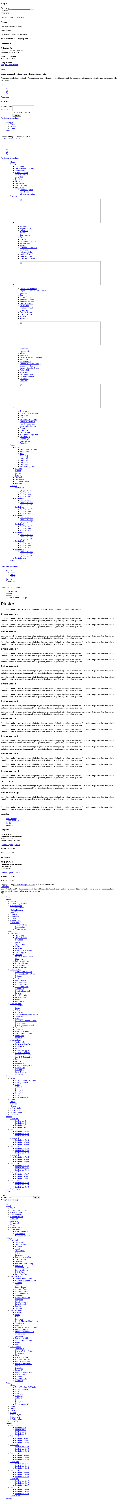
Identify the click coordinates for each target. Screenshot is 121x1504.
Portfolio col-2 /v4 (22, 1149)
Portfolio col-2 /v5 (22, 1157)
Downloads (19, 1046)
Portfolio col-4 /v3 (22, 1144)
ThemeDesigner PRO (18, 904)
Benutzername (6, 8)
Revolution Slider (17, 908)
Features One (15, 933)
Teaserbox (19, 1029)
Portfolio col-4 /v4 (22, 1153)
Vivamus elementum (22, 929)
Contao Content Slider (23, 972)
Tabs (17, 978)
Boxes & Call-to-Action (24, 1044)
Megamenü (14, 916)
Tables (17, 942)
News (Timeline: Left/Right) (25, 1080)
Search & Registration (23, 1057)
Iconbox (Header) (21, 963)
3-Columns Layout (17, 1112)
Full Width (14, 1114)
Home (8, 897)
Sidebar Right (15, 1108)
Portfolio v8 (14, 1181)
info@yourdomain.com (9, 65)
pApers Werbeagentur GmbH (24, 885)
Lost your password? (16, 17)
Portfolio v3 (14, 1138)
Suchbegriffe (6, 1197)
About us (9, 570)
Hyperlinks (19, 940)
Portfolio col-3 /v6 (22, 1168)
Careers (13, 1106)
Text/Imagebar (20, 953)
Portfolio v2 (14, 1129)
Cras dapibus (20, 927)
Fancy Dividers (21, 1072)
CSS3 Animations (21, 987)
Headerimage (20, 1068)
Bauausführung (11, 819)
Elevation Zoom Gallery (24, 957)
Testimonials (10, 581)
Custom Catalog (16, 921)
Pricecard (18, 1038)
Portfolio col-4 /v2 (22, 1136)
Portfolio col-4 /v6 (22, 1170)
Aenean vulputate (21, 925)
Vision (12, 128)
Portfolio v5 (14, 1155)
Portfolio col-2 (20, 1123)
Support (9, 131)
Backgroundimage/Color (24, 1065)
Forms (17, 1008)
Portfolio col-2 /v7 (22, 1174)
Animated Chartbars (22, 1053)
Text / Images (20, 944)
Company (9, 122)
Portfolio (9, 1117)
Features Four (15, 1040)
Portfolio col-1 (20, 1121)
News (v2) (19, 1087)
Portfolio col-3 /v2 (22, 1134)
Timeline (18, 955)
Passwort (4, 11)
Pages (8, 1076)
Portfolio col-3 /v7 (22, 1176)
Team (12, 124)
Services (13, 1104)
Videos (17, 1010)
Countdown (19, 989)
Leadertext (19, 1061)
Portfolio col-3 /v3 (22, 1142)
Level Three (14, 923)
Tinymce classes (21, 938)
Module (8, 899)
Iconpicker (14, 914)
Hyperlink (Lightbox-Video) (25, 974)
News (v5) (19, 1093)
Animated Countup (22, 982)
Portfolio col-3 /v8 (22, 1185)
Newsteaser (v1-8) (22, 1097)
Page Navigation (21, 995)
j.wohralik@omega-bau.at (10, 139)
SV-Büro (9, 823)
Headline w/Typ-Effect (23, 1051)
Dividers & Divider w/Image (26, 1021)
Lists (17, 1048)
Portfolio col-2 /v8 (22, 1183)
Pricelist (18, 999)
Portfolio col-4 (20, 1127)
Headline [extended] (22, 991)
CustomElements (16, 910)
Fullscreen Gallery (22, 961)
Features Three (11, 595)
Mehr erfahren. (34, 891)
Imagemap (19, 993)
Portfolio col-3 (20, 1125)
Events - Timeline (21, 1023)
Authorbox (19, 1074)
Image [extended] (21, 997)
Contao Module (16, 906)
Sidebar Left (15, 1110)
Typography (19, 935)
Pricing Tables (20, 980)
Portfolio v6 (14, 1163)
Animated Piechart (22, 984)
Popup (17, 1059)
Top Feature (14, 901)
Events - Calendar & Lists (24, 1025)
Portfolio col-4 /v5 (22, 1161)
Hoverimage (19, 1070)
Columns (18, 976)
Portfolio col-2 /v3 (22, 1140)
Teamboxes (19, 1016)
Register (4, 17)
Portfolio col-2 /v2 (22, 1132)
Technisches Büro (12, 821)
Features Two (15, 970)
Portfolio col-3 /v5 (22, 1159)
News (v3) (19, 1089)
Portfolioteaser (15, 1189)
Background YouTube (23, 950)
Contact (8, 1191)
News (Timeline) (21, 1083)
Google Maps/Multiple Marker (26, 1014)
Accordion (19, 1006)
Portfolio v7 (14, 1172)
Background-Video (22, 1031)
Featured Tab (20, 1063)
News (12, 1078)
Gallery (18, 946)
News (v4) (19, 1091)
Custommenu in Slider (23, 1033)
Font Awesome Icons (23, 1055)
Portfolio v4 (14, 1146)
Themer (13, 918)
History (13, 126)
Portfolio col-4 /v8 (22, 1187)
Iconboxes (19, 1012)
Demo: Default (11, 591)
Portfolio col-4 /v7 (22, 1178)
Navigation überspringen (10, 118)
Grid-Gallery (20, 965)
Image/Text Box (21, 967)
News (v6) (19, 1095)
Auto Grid (14, 912)
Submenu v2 (20, 1002)
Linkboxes (19, 959)
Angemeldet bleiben (22, 113)
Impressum (10, 825)
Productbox (19, 1036)
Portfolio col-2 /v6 (22, 1166)
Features (9, 593)
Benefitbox (19, 1019)
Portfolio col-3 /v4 (22, 1151)
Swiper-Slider (20, 1027)
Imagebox (19, 948)
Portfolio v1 (14, 1119)
